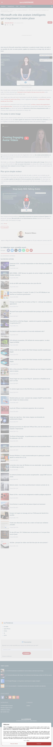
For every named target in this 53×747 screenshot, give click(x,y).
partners (10, 727)
